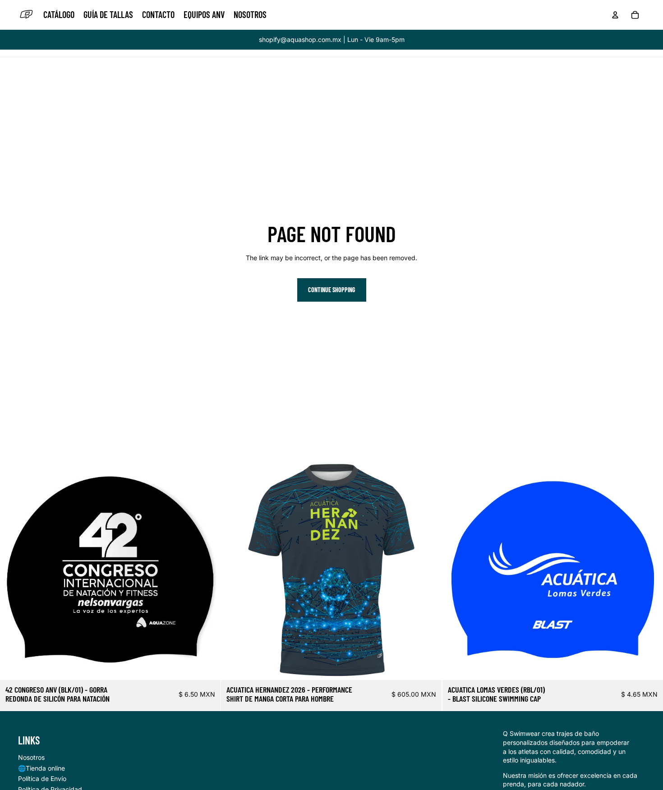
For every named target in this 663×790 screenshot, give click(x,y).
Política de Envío (42, 778)
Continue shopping (331, 290)
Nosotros (31, 757)
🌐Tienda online (41, 768)
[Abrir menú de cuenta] (615, 15)
